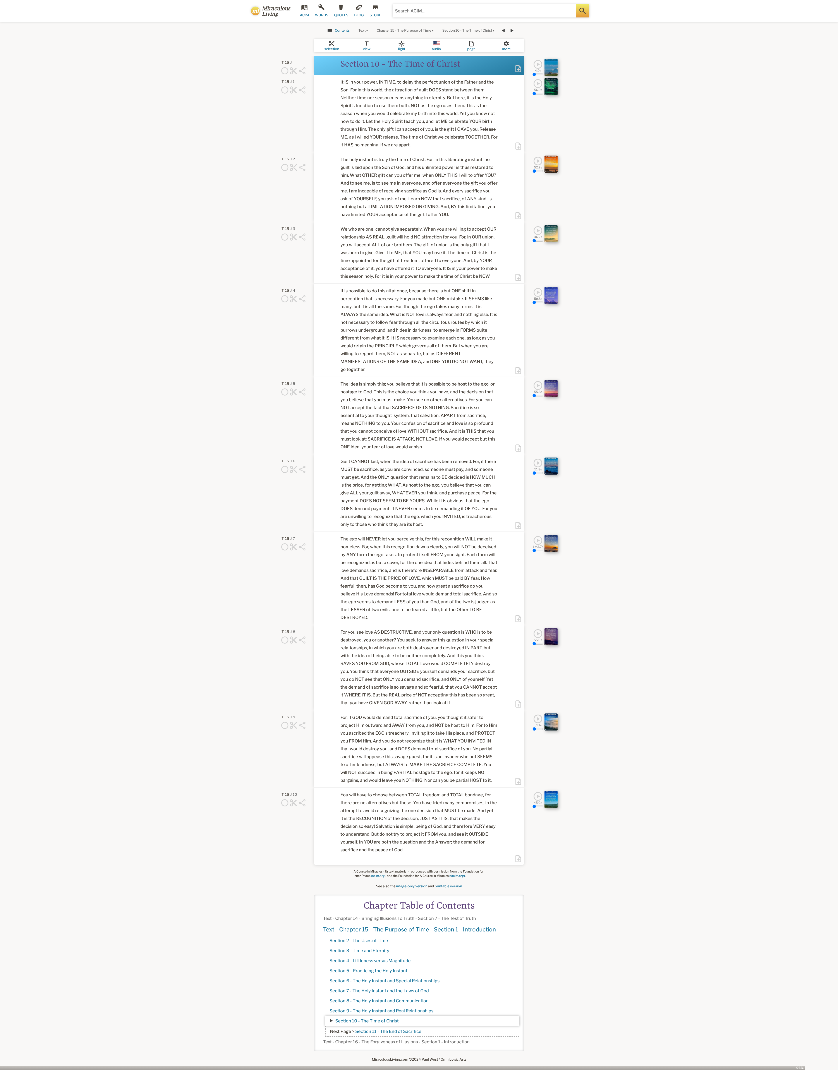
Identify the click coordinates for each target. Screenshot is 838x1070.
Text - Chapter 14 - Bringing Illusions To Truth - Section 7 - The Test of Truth (399, 918)
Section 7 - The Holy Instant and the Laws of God (379, 990)
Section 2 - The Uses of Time (359, 940)
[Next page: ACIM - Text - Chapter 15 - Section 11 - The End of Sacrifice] (512, 30)
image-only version (411, 886)
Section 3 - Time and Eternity (359, 950)
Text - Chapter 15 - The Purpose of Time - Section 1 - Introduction (409, 929)
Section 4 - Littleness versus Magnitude (370, 960)
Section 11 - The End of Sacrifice (388, 1031)
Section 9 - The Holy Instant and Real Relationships (381, 1010)
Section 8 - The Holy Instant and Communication (379, 1000)
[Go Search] (582, 10)
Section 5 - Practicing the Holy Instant (368, 970)
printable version (448, 886)
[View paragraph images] (551, 67)
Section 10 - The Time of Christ (367, 1021)
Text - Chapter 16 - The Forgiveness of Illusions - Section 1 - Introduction (396, 1041)
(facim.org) (457, 876)
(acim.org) (378, 876)
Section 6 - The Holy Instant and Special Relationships (385, 980)
